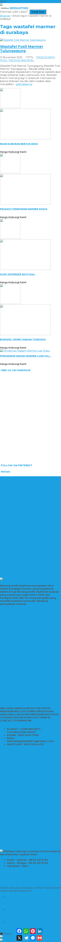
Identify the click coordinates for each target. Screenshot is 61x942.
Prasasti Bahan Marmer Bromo (18, 616)
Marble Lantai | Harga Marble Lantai (21, 499)
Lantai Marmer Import (13, 480)
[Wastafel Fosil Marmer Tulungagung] (23, 40)
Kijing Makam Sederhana (14, 786)
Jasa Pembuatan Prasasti (15, 610)
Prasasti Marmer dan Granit (16, 619)
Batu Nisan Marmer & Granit (16, 649)
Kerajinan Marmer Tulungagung (18, 539)
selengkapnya (24, 84)
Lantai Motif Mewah (12, 514)
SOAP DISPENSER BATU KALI (17, 274)
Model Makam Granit (12, 823)
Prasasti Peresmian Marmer (16, 563)
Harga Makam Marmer (13, 762)
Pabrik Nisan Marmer (12, 640)
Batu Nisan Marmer (11, 653)
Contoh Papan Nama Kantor (17, 677)
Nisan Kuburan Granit (12, 643)
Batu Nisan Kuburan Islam (15, 826)
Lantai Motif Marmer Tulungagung (20, 517)
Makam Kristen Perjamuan (16, 798)
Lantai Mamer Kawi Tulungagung (19, 487)
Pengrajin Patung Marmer (15, 689)
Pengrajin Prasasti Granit (14, 680)
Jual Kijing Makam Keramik (16, 780)
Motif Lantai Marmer (12, 520)
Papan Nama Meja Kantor (15, 671)
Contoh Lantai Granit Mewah (17, 502)
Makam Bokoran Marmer (15, 752)
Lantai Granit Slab (10, 508)
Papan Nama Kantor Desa (15, 662)
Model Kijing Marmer (12, 768)
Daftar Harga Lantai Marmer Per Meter (23, 477)
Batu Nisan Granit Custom (15, 835)
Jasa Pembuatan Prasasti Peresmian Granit (25, 557)
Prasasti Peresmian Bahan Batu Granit (22, 560)
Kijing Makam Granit (12, 795)
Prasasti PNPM (9, 613)
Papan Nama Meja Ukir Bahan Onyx (21, 668)
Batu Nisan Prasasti (11, 634)
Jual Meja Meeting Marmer (16, 695)
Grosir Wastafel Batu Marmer (17, 542)
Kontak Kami (38, 12)
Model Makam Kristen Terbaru (18, 811)
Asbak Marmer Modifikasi (15, 529)
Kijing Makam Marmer (13, 749)
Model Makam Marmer (13, 755)
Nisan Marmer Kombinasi (15, 656)
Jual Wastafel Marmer (13, 548)
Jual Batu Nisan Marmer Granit (18, 646)
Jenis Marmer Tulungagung (16, 523)
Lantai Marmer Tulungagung (17, 505)
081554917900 (18, 8)
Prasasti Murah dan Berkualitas (18, 631)
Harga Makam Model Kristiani (17, 783)
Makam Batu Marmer (13, 777)
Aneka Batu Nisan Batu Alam (17, 659)
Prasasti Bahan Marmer (14, 566)
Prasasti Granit (8, 554)
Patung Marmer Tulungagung (18, 692)
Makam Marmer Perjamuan (16, 801)
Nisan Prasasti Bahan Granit (16, 628)
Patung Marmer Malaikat (15, 686)
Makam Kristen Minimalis (15, 759)
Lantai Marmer (8, 483)
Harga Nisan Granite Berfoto (17, 774)
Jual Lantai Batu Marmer (14, 496)
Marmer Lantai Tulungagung (17, 490)
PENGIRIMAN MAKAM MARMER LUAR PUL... (25, 355)
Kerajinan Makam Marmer (15, 771)
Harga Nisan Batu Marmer (15, 838)
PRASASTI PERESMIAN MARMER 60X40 (23, 209)
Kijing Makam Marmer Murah (17, 765)
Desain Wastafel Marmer (14, 536)
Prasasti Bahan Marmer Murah (18, 607)
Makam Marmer (9, 804)
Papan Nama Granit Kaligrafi (16, 683)
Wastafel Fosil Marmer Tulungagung (21, 48)
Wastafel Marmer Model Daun (18, 545)
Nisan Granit (7, 832)
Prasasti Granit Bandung (14, 622)
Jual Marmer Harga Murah (15, 493)
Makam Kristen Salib (12, 792)
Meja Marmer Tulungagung (16, 526)
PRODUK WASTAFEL (21, 60)
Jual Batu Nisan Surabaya (15, 637)
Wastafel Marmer (10, 532)
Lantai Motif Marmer (12, 511)
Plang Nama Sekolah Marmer (17, 674)
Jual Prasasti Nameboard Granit (18, 665)
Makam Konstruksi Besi (14, 817)
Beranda (5, 15)
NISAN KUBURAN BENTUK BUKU (19, 143)
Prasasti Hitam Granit (12, 625)
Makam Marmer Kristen (14, 789)
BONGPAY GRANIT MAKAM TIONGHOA (23, 339)
